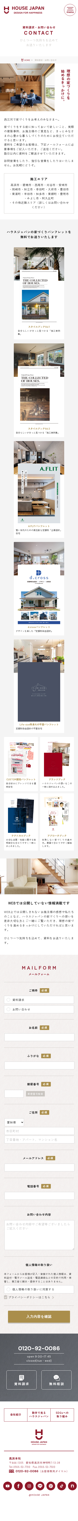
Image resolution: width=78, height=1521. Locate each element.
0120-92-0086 (39, 1348)
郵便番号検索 (35, 1093)
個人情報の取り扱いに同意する (32, 1289)
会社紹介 (15, 1414)
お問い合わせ (20, 1009)
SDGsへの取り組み (62, 1414)
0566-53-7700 (21, 1467)
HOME (27, 60)
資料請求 (17, 1000)
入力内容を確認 (39, 1316)
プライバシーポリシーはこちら (29, 1297)
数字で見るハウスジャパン (39, 1414)
